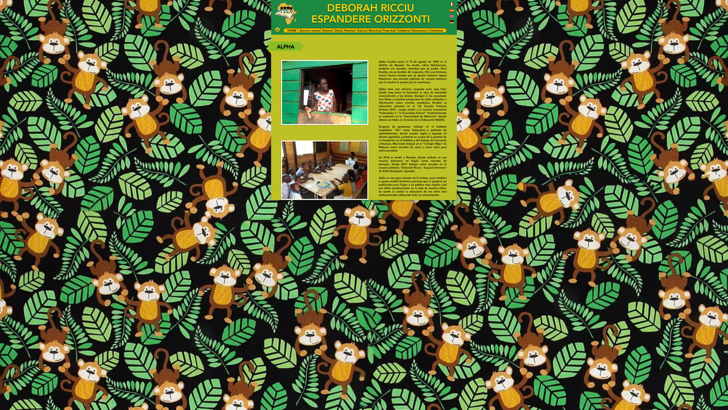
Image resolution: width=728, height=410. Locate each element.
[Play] (277, 30)
